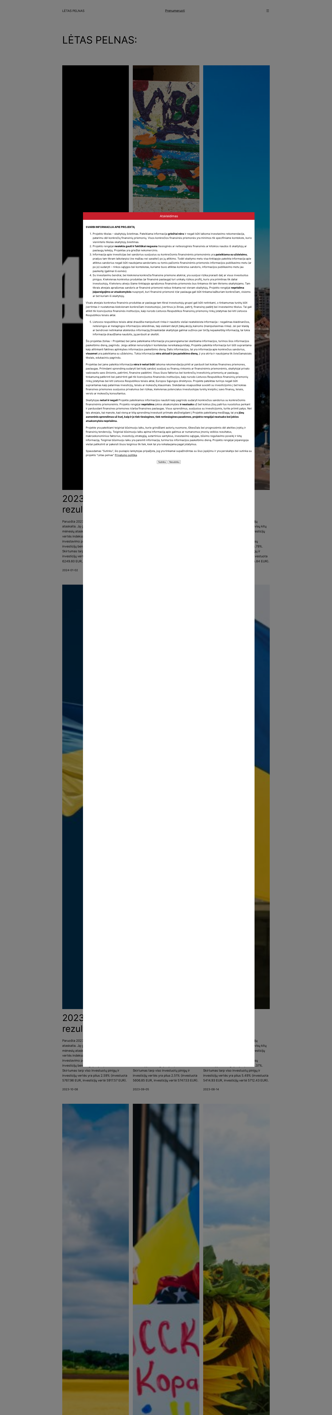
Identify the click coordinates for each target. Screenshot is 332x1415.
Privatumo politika (126, 455)
